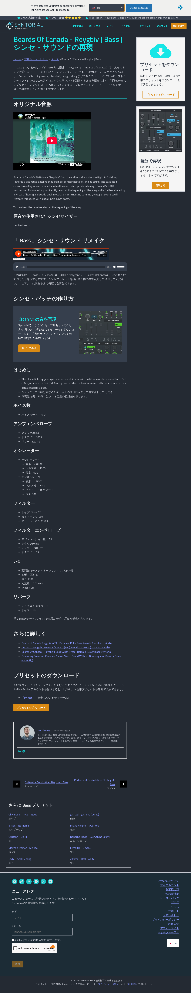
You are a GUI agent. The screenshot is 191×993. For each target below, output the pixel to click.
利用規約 (173, 924)
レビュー (110, 26)
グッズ (175, 907)
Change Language (139, 8)
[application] (70, 268)
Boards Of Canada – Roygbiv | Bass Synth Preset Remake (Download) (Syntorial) (66, 652)
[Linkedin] (19, 751)
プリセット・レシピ (36, 59)
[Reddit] (23, 751)
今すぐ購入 (77, 26)
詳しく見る (94, 26)
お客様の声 (172, 889)
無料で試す (178, 26)
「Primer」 (127, 26)
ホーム (17, 59)
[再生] (17, 266)
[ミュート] (114, 266)
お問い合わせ (171, 915)
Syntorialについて (168, 881)
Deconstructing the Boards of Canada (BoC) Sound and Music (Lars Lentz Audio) (65, 647)
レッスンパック (169, 898)
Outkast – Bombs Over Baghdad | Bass (46, 782)
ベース (55, 59)
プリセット (145, 26)
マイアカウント (169, 885)
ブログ (175, 902)
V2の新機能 (172, 894)
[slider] (121, 266)
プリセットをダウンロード (31, 707)
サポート (173, 911)
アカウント (162, 26)
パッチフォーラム (168, 932)
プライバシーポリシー (165, 920)
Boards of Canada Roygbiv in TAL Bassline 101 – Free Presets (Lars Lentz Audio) (66, 643)
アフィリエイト (169, 928)
